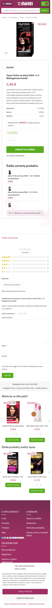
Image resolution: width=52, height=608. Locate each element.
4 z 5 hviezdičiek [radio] (24, 313)
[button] (13, 440)
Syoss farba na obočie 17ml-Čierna (13, 478)
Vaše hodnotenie (8, 313)
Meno (4, 345)
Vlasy (22, 17)
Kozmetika (13, 17)
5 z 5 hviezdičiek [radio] (26, 313)
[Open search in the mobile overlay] (25, 10)
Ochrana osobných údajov (36, 603)
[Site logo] (25, 3)
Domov (4, 17)
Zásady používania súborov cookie (15, 603)
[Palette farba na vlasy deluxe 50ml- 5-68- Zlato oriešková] (13, 412)
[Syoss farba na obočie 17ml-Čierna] (13, 463)
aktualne (44, 388)
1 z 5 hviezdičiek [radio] (19, 313)
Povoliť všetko (25, 591)
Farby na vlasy (31, 17)
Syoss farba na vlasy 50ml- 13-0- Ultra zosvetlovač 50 (23, 193)
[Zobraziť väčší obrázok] (6, 53)
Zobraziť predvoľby (25, 598)
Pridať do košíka (25, 149)
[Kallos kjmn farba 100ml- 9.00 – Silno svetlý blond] (37, 412)
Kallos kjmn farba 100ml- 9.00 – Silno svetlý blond (37, 427)
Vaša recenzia (7, 317)
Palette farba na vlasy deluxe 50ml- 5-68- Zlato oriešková (13, 427)
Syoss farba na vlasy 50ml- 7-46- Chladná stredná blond (24, 177)
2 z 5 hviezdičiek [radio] (21, 313)
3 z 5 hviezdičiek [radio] (22, 313)
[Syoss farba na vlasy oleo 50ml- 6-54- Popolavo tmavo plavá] (37, 463)
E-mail (4, 356)
